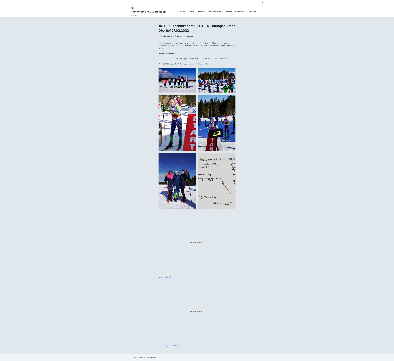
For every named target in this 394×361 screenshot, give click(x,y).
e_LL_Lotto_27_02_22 (165, 277)
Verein (191, 11)
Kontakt (229, 11)
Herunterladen (178, 277)
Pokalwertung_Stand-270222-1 (168, 346)
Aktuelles (181, 11)
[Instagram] (262, 2)
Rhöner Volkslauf (214, 11)
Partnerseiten (239, 11)
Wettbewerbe (188, 36)
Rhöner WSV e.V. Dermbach (148, 11)
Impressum (252, 11)
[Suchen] (262, 11)
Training (201, 11)
